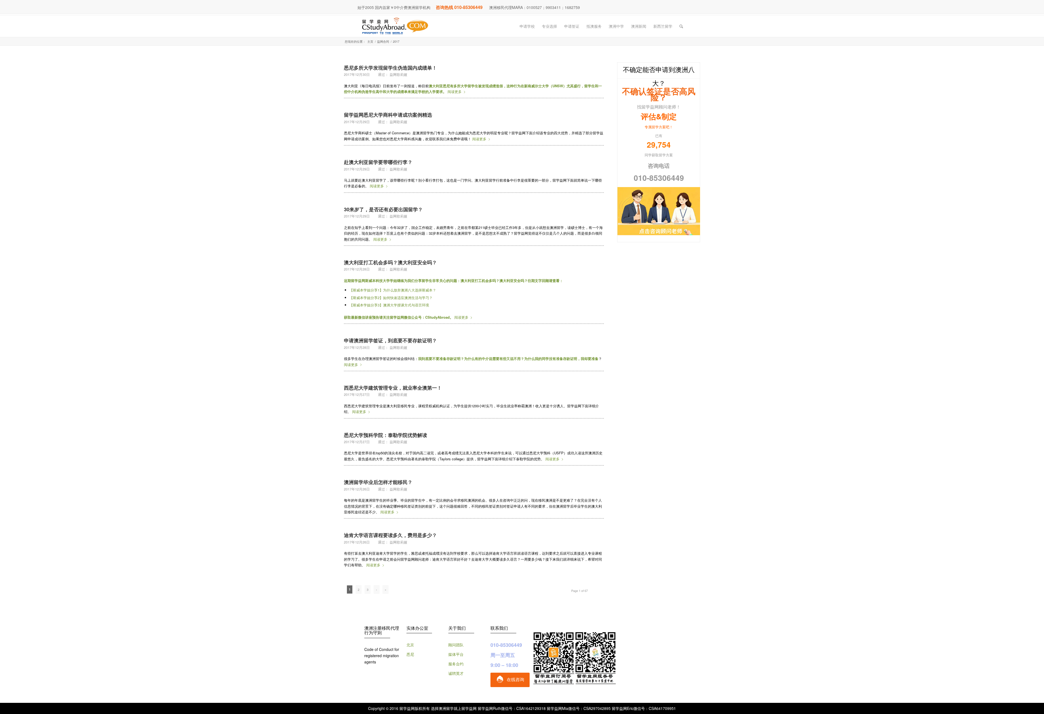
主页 (370, 41)
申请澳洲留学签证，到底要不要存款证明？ (390, 340)
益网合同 (383, 41)
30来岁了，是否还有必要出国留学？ (383, 209)
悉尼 (410, 654)
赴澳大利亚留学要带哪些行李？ (378, 162)
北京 (410, 644)
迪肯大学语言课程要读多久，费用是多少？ (390, 535)
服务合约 (456, 663)
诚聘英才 (456, 673)
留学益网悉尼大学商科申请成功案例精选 (388, 114)
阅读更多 (455, 91)
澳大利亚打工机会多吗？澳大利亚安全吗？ (390, 262)
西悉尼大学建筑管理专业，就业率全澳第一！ (393, 387)
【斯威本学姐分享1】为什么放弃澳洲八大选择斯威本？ (392, 290)
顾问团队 (456, 644)
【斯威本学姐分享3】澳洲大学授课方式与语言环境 (389, 305)
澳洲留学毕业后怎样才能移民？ (378, 482)
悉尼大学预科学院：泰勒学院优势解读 (385, 435)
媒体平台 (456, 654)
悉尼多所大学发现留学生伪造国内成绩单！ (390, 67)
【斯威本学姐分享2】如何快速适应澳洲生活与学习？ (391, 297)
